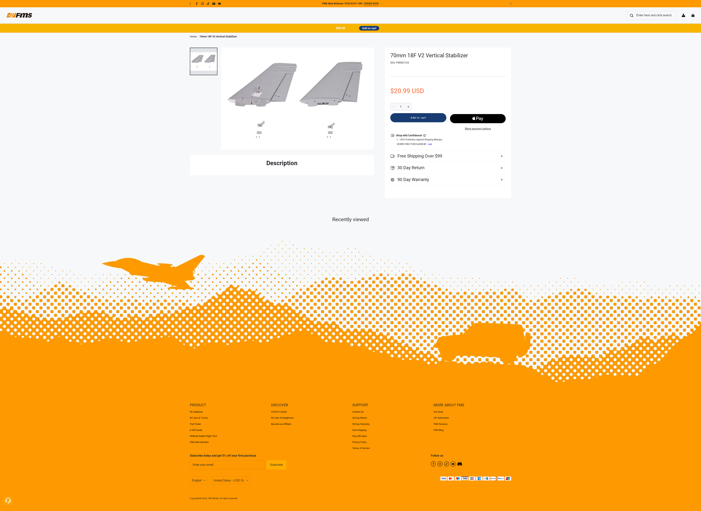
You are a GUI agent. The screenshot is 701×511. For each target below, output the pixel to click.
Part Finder (195, 424)
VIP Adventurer (441, 417)
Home (193, 36)
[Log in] (683, 15)
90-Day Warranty (360, 424)
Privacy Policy (359, 442)
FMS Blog (438, 430)
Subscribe (276, 464)
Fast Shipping (359, 430)
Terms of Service (361, 448)
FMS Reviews (441, 424)
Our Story (438, 411)
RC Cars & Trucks (199, 417)
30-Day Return (359, 417)
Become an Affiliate (281, 424)
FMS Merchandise (199, 442)
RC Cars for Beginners (282, 417)
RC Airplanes (196, 411)
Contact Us (358, 411)
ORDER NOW (371, 3)
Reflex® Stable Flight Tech (203, 436)
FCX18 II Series (279, 411)
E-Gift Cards (196, 430)
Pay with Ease (359, 436)
